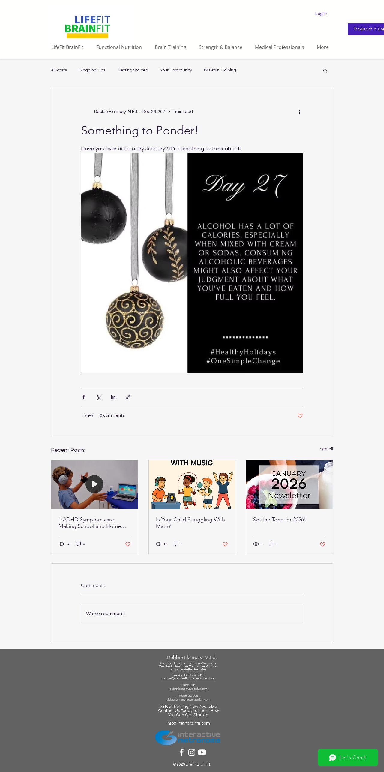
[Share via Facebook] (84, 397)
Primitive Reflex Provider (188, 669)
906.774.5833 (195, 675)
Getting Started (132, 70)
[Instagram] (191, 752)
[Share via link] (128, 397)
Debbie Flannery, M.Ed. (192, 657)
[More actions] (299, 111)
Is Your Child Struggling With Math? (190, 522)
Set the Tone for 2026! (279, 519)
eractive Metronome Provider (197, 666)
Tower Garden (188, 696)
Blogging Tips (92, 70)
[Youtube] (202, 752)
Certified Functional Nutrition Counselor (188, 663)
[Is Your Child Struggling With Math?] (192, 484)
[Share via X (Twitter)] (98, 397)
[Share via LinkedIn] (113, 397)
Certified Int (167, 666)
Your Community (176, 70)
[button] (325, 70)
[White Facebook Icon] (181, 752)
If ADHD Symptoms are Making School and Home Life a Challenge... (89, 522)
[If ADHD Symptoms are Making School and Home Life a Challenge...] (94, 484)
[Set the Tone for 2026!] (289, 484)
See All (326, 449)
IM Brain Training (220, 70)
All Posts (59, 70)
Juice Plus (188, 685)
